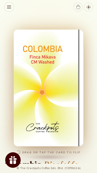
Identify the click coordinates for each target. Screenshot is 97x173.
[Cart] (78, 7)
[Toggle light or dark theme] (88, 7)
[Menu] (9, 7)
